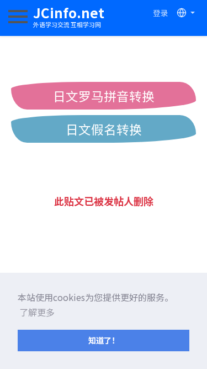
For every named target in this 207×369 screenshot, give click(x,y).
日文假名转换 (104, 129)
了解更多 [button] (37, 312)
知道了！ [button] (103, 340)
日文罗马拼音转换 (104, 96)
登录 (160, 12)
